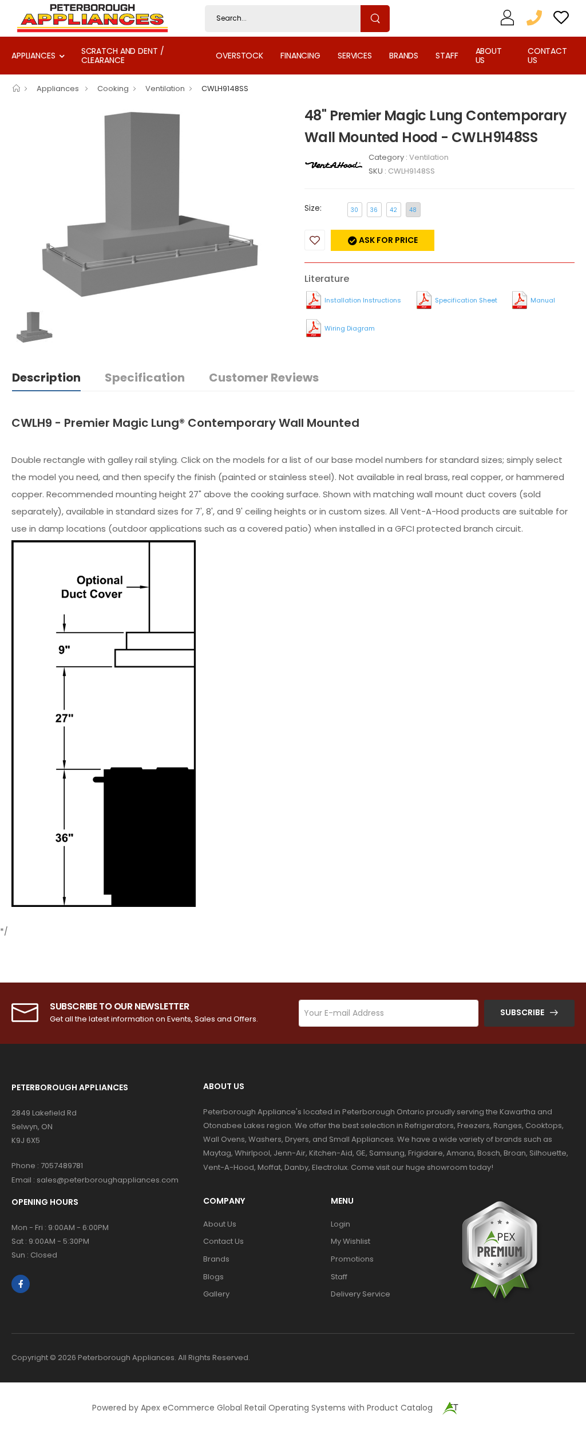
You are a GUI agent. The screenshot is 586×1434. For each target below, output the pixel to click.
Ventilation (165, 88)
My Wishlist (350, 1241)
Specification (145, 378)
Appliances (33, 55)
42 (393, 210)
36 (374, 210)
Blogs (213, 1276)
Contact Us (547, 55)
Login (340, 1224)
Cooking (113, 88)
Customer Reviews (264, 378)
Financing (300, 55)
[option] (149, 207)
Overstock (239, 55)
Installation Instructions (362, 300)
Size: (313, 208)
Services (355, 55)
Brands (403, 55)
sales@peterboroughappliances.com (108, 1179)
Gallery (216, 1293)
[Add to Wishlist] (314, 240)
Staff (446, 55)
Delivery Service (360, 1293)
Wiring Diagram (349, 328)
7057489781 (62, 1165)
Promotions (352, 1259)
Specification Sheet (466, 300)
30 (354, 210)
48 (413, 210)
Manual (542, 300)
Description (46, 378)
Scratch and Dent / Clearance (122, 55)
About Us (489, 55)
